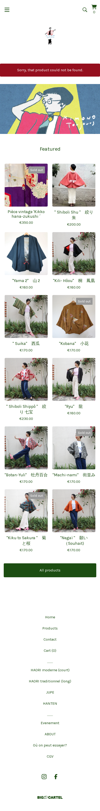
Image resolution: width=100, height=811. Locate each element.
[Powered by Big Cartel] (50, 797)
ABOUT (50, 734)
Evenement (50, 723)
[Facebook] (55, 776)
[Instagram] (44, 776)
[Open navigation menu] (7, 10)
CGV (50, 756)
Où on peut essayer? (50, 745)
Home (50, 617)
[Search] (85, 10)
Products (50, 628)
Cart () (50, 650)
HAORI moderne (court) (50, 670)
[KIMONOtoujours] (50, 35)
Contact (50, 639)
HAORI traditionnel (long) (50, 681)
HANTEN (50, 703)
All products (50, 570)
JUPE (50, 692)
